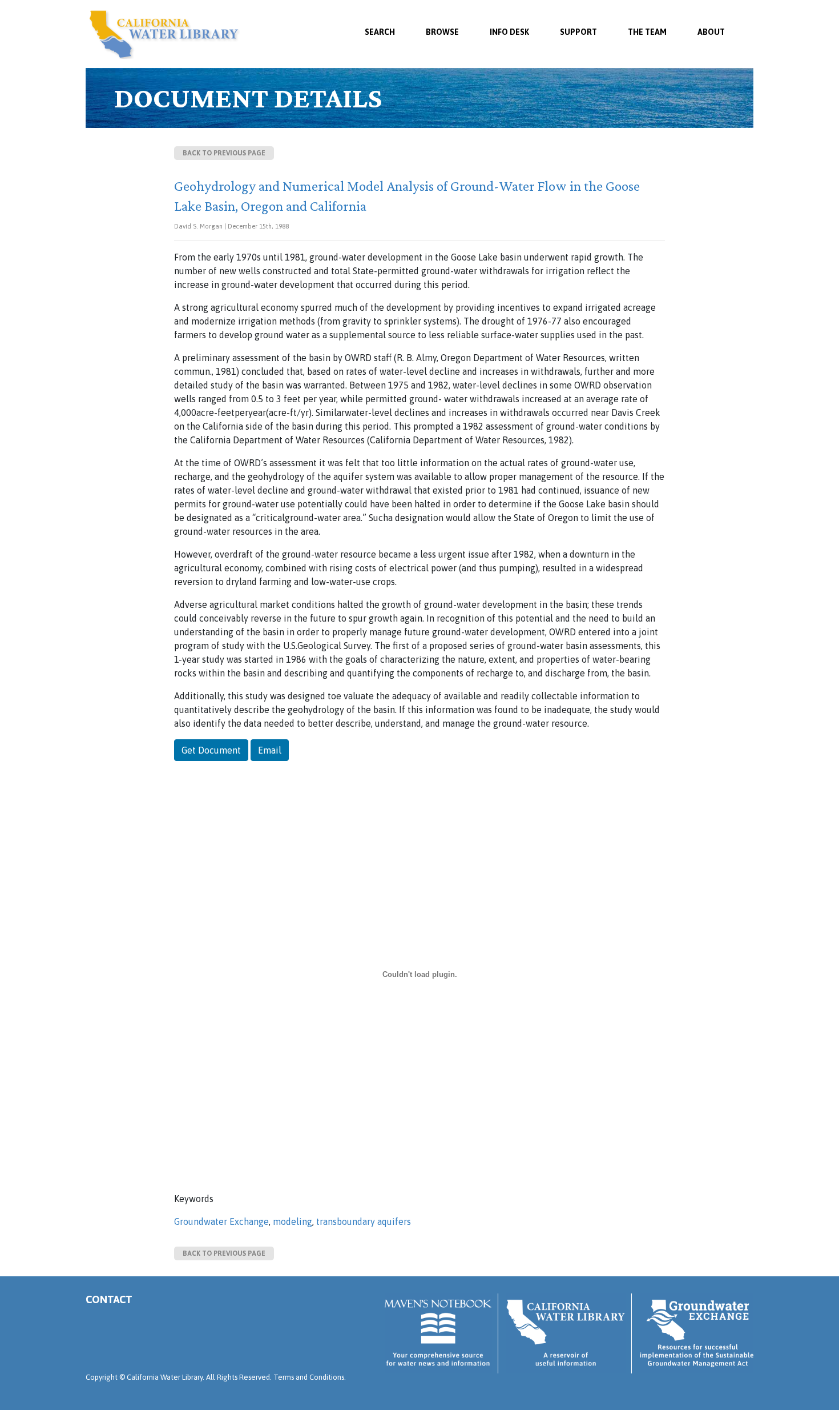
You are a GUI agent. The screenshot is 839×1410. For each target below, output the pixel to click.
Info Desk (509, 32)
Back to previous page (224, 153)
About (711, 32)
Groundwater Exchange (221, 1221)
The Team (647, 32)
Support (578, 32)
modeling (292, 1221)
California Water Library (164, 34)
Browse (442, 32)
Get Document (211, 750)
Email (269, 750)
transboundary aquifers (363, 1221)
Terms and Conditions (308, 1377)
